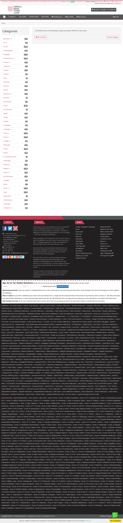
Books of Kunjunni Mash (54, 497)
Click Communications (75, 319)
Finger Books (106, 327)
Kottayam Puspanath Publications (98, 346)
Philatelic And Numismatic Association (109, 367)
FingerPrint (114, 327)
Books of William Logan (8, 481)
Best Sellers (22, 17)
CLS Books (87, 319)
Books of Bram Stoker (98, 454)
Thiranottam (59, 386)
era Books (55, 327)
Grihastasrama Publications (48, 332)
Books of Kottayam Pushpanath (106, 409)
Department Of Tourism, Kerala (82, 322)
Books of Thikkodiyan (95, 505)
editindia (36, 327)
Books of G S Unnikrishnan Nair (34, 497)
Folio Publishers (16, 330)
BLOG (117, 17)
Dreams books (20, 327)
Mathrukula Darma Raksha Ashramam (45, 357)
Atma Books (100, 308)
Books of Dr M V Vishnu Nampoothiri (77, 454)
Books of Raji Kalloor (38, 492)
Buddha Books (60, 316)
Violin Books (57, 392)
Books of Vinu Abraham (27, 500)
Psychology (6, 161)
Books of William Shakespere (87, 444)
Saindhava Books (105, 375)
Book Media (106, 314)
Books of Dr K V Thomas (9, 457)
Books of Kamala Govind (112, 441)
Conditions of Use (105, 239)
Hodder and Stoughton (58, 335)
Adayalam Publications (94, 306)
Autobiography (8, 51)
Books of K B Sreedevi (85, 419)
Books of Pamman (78, 406)
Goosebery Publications (106, 330)
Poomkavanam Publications (11, 370)
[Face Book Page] (4, 230)
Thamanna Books (37, 386)
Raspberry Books (82, 373)
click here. (46, 298)
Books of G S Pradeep (97, 478)
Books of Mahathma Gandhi (105, 476)
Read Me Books (102, 373)
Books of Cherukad (20, 454)
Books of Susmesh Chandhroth (44, 414)
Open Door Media (113, 362)
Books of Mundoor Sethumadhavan (88, 495)
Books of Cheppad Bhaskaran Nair (100, 473)
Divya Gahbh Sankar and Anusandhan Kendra (40, 324)
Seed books (75, 378)
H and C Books (63, 332)
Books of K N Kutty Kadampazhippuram (24, 462)
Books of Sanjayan (114, 425)
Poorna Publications (28, 370)
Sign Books (84, 378)
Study (5, 192)
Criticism (6, 74)
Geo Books (62, 330)
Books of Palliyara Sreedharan (68, 398)
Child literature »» (8, 58)
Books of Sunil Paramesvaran (94, 441)
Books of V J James (24, 465)
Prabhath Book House (43, 370)
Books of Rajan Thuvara (35, 454)
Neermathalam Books (93, 359)
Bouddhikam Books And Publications (42, 316)
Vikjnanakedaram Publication (43, 392)
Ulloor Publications (19, 389)
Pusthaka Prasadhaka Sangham (31, 373)
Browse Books (34, 17)
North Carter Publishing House (57, 362)
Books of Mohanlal (7, 446)
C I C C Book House (73, 316)
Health (5, 113)
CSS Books (4, 322)
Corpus (117, 319)
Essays (5, 106)
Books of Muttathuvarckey (49, 444)
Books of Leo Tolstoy (18, 411)
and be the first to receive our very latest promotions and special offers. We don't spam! (45, 283)
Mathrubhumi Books (24, 357)
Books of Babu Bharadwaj (112, 465)
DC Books (46, 322)
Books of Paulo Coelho (82, 449)
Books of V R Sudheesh (63, 417)
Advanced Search (23, 1)
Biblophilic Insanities (33, 314)
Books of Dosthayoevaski (65, 449)
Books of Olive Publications (56, 441)
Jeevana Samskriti (35, 341)
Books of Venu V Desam (46, 462)
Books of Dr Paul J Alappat (105, 452)
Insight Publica (41, 338)
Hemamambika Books (32, 335)
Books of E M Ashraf (59, 505)
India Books (81, 335)
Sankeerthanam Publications (10, 378)
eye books (76, 327)
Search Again (113, 37)
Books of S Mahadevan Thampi (60, 465)
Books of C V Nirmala (99, 468)
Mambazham (5, 354)
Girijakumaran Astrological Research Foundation (83, 330)
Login (119, 3)
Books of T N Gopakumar (105, 430)
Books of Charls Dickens (54, 460)
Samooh (114, 375)
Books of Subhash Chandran (26, 417)
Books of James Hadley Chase (30, 427)
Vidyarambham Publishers (9, 392)
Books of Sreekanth (25, 457)
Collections (6, 66)
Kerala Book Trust (108, 343)
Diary (5, 78)
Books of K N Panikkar (72, 476)
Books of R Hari (39, 476)
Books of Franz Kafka (113, 438)
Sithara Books (117, 378)
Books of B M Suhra (109, 433)
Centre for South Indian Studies (18, 319)
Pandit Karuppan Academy (102, 365)
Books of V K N (109, 406)
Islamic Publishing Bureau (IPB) (85, 338)
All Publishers (13, 1)
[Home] (4, 16)
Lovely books (15, 351)
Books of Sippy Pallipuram (29, 403)
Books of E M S (6, 441)
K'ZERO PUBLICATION (98, 341)
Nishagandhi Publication (26, 362)
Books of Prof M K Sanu (94, 433)
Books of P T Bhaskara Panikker (45, 484)
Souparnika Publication (58, 381)
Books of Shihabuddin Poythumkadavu (27, 425)
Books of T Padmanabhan (37, 430)
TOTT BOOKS (112, 386)
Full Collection (7, 110)
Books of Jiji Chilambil (88, 476)
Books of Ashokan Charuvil (71, 422)
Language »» (7, 129)
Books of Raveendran (65, 425)
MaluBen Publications (106, 351)
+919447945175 (79, 1)
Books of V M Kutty (23, 492)
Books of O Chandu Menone (91, 481)
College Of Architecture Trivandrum (103, 319)
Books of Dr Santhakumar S (73, 460)
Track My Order (80, 246)
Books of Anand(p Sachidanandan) (49, 422)
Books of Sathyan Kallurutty (22, 438)
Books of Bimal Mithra (113, 478)
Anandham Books (49, 308)
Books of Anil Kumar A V (53, 419)
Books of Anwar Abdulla (106, 484)
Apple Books (60, 308)
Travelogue (6, 204)
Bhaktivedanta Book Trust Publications (13, 314)
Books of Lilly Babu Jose (71, 497)
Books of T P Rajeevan (18, 460)
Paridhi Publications (38, 367)
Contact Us (56, 1)
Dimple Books (20, 324)
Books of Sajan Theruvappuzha (95, 460)
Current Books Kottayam (18, 322)
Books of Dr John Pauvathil (100, 470)
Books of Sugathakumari (36, 489)
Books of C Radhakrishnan (10, 403)
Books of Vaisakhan (7, 508)
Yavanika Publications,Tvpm (55, 394)
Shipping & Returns (106, 234)
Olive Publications (100, 362)
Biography (6, 54)
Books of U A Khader (86, 414)
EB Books (30, 327)
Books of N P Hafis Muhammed (67, 484)
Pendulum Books (80, 367)
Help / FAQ (103, 248)
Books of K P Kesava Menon (67, 414)
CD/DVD (4, 319)
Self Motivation (8, 176)
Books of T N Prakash (20, 441)
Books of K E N (89, 489)
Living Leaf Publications (101, 349)
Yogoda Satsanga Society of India (88, 394)
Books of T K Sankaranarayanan (101, 500)
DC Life (53, 322)
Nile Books (14, 362)
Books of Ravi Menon (93, 427)
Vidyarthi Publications (25, 392)
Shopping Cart (117, 1)
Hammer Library (75, 332)
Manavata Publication (18, 354)
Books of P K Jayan (16, 497)
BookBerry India (16, 316)
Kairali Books (111, 341)
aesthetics (26, 308)
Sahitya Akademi (80, 375)
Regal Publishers (25, 375)
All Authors (5, 1)
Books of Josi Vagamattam (35, 419)
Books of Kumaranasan (32, 409)
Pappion (20, 367)
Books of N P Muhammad (59, 457)
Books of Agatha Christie (34, 411)
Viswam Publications (101, 392)
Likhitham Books (69, 349)
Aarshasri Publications (63, 306)
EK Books (44, 327)
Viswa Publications (87, 392)
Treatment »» (7, 208)
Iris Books (70, 338)
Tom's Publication (100, 386)
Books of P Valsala (65, 406)
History (5, 117)
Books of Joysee (48, 411)
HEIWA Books (19, 335)
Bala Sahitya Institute (62, 311)
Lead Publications (57, 349)
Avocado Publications (37, 311)
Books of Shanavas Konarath (106, 462)
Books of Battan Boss (107, 411)
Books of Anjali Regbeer (53, 489)
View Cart (79, 234)
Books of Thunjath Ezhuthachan (104, 419)
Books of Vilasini (90, 430)
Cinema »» (6, 62)
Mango (40, 354)
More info (88, 520)
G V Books (34, 330)
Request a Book (47, 1)
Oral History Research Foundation (12, 365)
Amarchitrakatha (37, 308)
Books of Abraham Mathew (18, 489)
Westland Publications (18, 394)
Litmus (90, 349)
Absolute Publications (78, 306)
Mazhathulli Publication (74, 357)
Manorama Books (100, 354)
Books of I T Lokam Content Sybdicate (71, 427)
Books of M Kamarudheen (62, 487)
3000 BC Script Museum (30, 306)
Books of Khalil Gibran (17, 406)
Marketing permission (49, 286)
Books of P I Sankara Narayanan (73, 489)
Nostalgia (71, 362)
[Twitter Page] (10, 230)
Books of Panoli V (21, 435)
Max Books (61, 357)
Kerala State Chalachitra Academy (49, 346)
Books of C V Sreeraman (81, 500)
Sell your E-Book (81, 258)
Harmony (111, 332)
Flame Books (5, 330)
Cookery (6, 70)
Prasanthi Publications (70, 370)
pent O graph (91, 367)
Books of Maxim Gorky (114, 468)
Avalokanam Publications (21, 311)
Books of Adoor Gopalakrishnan (71, 446)
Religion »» (6, 169)
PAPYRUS (27, 367)
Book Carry (97, 314)
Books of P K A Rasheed (97, 503)
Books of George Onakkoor (62, 468)
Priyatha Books (7, 373)
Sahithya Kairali (69, 375)
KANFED (37, 343)
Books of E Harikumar (39, 503)
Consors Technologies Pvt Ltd (45, 516)
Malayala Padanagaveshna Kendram (71, 351)
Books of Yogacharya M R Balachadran (19, 495)
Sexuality (6, 180)
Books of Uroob (64, 409)
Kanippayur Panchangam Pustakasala (53, 343)
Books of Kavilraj (59, 478)
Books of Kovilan (25, 414)
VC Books (81, 389)
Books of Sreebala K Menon (78, 473)
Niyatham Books (40, 362)
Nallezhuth (18, 359)
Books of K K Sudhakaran (104, 414)
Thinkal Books (49, 386)
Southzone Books (72, 381)
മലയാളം (99, 1)
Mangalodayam (31, 354)
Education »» (7, 94)
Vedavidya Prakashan (101, 389)
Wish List (107, 1)
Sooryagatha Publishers (32, 381)
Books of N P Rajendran (54, 492)
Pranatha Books (56, 370)
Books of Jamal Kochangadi (80, 438)
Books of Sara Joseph (113, 417)
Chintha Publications (55, 319)
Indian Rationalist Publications (10, 338)
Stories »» (6, 188)
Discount (6, 86)
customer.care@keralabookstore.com (16, 253)
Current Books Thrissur (34, 322)
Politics (5, 153)
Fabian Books (85, 327)
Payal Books (49, 367)
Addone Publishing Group (110, 306)
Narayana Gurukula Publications (33, 359)
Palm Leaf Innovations (86, 365)
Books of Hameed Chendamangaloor (21, 476)
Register (111, 3)
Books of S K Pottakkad (41, 401)
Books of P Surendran (69, 419)
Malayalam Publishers (91, 351)
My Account (82, 17)
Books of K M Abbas (25, 473)
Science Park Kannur (64, 378)
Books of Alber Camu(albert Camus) (109, 444)
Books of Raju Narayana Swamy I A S (82, 409)
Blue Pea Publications (67, 314)
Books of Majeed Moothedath (36, 452)
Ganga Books (43, 330)
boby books (79, 314)
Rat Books (92, 373)
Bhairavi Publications (109, 311)
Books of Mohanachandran (41, 438)
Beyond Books (96, 311)
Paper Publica (12, 367)
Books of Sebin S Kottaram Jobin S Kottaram (45, 446)
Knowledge (6, 125)
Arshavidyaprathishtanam (74, 308)
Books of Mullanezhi (95, 465)
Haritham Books (101, 332)
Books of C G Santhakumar (54, 476)
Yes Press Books (71, 394)
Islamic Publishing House (104, 338)
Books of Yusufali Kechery (74, 441)
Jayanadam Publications (21, 341)
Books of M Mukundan (58, 401)
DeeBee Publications (63, 322)
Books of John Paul (30, 449)
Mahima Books (40, 351)
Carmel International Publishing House (105, 316)
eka (50, 327)
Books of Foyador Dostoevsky (41, 505)
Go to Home (41, 37)
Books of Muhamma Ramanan (54, 454)
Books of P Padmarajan (79, 417)
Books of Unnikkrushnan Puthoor (29, 444)
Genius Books (53, 330)
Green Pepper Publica (32, 332)
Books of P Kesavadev (22, 446)
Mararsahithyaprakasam (9, 357)
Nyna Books (89, 362)
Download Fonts (105, 251)
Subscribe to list (63, 286)
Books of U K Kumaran (41, 433)
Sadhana (49, 375)
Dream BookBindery (7, 327)
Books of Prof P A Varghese (82, 425)
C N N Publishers (86, 316)
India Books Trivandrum (94, 335)
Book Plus (114, 314)
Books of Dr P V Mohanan (99, 449)
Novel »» (6, 137)
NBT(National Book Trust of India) (73, 359)
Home (3, 23)
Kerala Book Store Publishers (92, 343)
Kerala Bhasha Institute (73, 343)
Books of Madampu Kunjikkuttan (105, 435)
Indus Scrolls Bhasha (28, 338)
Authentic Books (6, 311)
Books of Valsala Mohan (28, 478)
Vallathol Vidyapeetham (69, 389)
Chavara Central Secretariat (38, 319)
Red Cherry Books (114, 373)
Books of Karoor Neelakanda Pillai (80, 457)
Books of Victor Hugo (113, 454)
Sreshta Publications (101, 381)
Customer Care (72, 1)
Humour (5, 121)
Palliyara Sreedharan (70, 365)
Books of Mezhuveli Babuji (94, 406)
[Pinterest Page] (15, 230)
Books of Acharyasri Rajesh (76, 401)
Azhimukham (50, 311)
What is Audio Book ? (107, 232)
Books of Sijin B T (82, 492)
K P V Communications (82, 341)
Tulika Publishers (6, 389)
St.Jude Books (55, 383)
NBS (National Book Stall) (53, 359)
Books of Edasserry (90, 487)
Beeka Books (86, 311)
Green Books (20, 332)
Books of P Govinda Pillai (80, 465)
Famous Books (95, 327)
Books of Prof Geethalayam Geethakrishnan (37, 470)
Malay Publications (52, 351)
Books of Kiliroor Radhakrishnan (49, 403)
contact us (102, 296)
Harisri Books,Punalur (88, 332)
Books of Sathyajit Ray (44, 468)
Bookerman (26, 316)
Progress (16, 373)
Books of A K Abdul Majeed (66, 495)
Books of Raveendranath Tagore (72, 403)
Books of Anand (115, 470)
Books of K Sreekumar (44, 478)
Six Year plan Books (9, 381)
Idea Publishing (71, 335)
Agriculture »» (7, 39)
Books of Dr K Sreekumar (49, 409)
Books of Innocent (69, 492)
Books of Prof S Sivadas (15, 409)
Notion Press (80, 362)
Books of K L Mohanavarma (21, 503)
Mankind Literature (66, 354)
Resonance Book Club (38, 375)
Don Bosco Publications (109, 324)
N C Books (10, 359)
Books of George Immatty (9, 500)
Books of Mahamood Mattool (86, 462)
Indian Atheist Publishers (111, 335)
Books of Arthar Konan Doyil (88, 484)
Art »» (5, 43)
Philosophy (6, 145)
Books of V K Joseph (83, 470)
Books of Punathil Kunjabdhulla (110, 401)
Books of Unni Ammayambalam (106, 489)
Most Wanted (33, 398)
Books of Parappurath (25, 433)
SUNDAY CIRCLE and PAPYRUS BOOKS (100, 383)
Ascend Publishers (88, 308)
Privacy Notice (104, 236)
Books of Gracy (77, 487)
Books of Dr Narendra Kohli (37, 441)
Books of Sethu (53, 430)
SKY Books (19, 381)
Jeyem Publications (48, 341)
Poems (5, 149)
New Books (45, 17)
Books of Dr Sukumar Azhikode (92, 422)
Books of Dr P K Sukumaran (45, 417)
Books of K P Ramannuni (108, 446)
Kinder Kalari (82, 346)
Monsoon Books (97, 357)
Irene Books (62, 338)
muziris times (108, 357)
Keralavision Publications (69, 346)
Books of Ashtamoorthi (41, 457)
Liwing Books (114, 349)
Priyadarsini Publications (113, 370)
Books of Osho (53, 398)
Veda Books (89, 389)
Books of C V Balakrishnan (97, 417)
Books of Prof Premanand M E (22, 487)
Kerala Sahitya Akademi (29, 346)
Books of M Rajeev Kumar (112, 505)
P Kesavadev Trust (39, 365)
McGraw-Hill (86, 357)
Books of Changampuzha (19, 430)
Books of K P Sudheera (113, 497)
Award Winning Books (20, 398)
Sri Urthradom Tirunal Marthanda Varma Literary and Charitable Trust (28, 383)
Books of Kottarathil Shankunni (95, 403)
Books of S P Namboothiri (41, 481)
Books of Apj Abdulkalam (9, 427)
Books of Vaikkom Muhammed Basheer (19, 401)
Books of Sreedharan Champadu (44, 495)
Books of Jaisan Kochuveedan (12, 470)
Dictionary (6, 82)
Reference (6, 165)
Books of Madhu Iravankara (63, 500)
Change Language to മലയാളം (85, 227)
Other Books (28, 365)
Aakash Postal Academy (47, 306)
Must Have (42, 398)
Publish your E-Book (82, 256)
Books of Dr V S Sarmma (56, 452)
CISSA (65, 319)
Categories (11, 17)
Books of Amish (103, 487)
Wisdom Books (40, 394)
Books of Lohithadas (73, 481)
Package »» (7, 141)
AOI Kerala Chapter (16, 306)
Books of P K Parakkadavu (68, 444)
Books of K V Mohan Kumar (84, 435)
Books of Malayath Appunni (58, 433)
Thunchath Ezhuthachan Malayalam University (79, 386)
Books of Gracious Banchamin (43, 487)
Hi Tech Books (44, 335)
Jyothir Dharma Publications (65, 341)
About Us (103, 241)
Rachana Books (70, 373)
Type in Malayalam (106, 253)
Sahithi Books (58, 375)
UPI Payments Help (106, 256)
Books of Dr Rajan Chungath (61, 438)
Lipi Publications (81, 349)
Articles (5, 47)
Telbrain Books (26, 386)
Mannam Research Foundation (83, 354)
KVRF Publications (14, 349)
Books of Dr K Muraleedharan (24, 508)
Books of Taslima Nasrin (48, 425)
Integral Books (51, 338)
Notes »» (6, 133)
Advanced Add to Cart (35, 1)
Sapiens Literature (26, 378)
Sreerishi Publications (86, 381)
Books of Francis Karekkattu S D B (88, 411)
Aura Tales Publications (112, 308)
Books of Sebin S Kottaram (40, 465)
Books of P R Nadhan (58, 481)
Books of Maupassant (25, 481)
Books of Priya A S (71, 452)
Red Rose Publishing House (9, 375)
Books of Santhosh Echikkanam (77, 505)
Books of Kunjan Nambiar (36, 460)
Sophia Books (45, 381)
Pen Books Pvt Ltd (67, 367)
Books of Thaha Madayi (9, 473)
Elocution (6, 98)
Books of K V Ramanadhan (44, 500)
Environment (7, 102)
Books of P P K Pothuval (28, 468)
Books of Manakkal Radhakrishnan (76, 503)
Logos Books (5, 351)
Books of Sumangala (49, 427)
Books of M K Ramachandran (81, 468)
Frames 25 (26, 330)
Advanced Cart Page (106, 229)
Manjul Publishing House (51, 354)
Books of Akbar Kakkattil (49, 406)
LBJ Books (47, 349)
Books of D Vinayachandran (10, 468)
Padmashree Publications (55, 365)
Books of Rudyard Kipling (42, 473)
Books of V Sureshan (107, 481)
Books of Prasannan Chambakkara (77, 478)
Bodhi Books (88, 314)
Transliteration (7, 200)
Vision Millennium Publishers (71, 392)
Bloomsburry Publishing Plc (50, 314)
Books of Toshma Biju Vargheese (103, 457)
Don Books (97, 324)
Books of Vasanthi (16, 449)
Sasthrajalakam (39, 378)
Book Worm (5, 316)
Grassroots (10, 332)
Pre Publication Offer (9, 157)
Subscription (7, 196)
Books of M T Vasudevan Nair (89, 398)
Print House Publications (96, 370)
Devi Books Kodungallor (100, 322)
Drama (5, 90)
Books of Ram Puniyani (55, 503)
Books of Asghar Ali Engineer (24, 484)
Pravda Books (82, 370)
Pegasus (57, 367)
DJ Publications (76, 324)
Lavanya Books (37, 349)
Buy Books (70, 17)
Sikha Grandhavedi (95, 378)
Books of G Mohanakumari (87, 452)
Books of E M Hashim (98, 438)
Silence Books (106, 378)
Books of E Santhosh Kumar (46, 449)
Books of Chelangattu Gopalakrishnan (64, 470)
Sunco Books (82, 383)
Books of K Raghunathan (17, 452)
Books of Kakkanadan (100, 425)
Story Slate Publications (69, 383)
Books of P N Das (68, 435)
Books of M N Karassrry (36, 435)
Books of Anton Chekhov (77, 433)
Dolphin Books (87, 324)
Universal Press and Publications (36, 389)
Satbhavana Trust (50, 378)
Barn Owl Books (75, 311)
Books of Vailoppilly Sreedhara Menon (13, 419)
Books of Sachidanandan (53, 435)
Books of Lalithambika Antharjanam (92, 497)
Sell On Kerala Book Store (84, 253)
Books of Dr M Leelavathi (90, 446)
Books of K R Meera (29, 422)
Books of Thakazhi (93, 401)
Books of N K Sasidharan (9, 444)
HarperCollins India (7, 335)
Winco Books (30, 394)
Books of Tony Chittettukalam (65, 462)
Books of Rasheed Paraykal (98, 492)
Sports (5, 184)
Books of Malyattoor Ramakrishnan (71, 430)
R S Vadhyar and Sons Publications (53, 373)
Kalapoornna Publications (9, 343)
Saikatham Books (92, 375)
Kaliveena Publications (26, 343)
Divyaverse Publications (63, 324)
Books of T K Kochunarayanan (20, 505)
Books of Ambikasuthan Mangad (46, 508)
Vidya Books (113, 389)
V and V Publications (54, 389)
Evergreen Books (65, 327)
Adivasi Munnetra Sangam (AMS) (11, 308)
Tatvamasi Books (14, 386)
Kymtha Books (26, 349)
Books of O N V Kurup (33, 406)
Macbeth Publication (27, 351)
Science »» (6, 172)
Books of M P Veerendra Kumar (65, 411)
